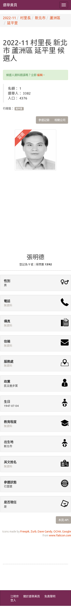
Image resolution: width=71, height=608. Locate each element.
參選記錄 (44, 120)
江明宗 (14, 596)
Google (66, 531)
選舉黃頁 (10, 5)
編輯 (40, 75)
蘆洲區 (55, 18)
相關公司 (59, 120)
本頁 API (63, 520)
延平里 (12, 23)
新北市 (40, 18)
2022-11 (9, 18)
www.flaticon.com (60, 535)
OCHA (57, 531)
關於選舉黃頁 (31, 596)
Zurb (33, 531)
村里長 (25, 18)
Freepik (24, 531)
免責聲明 (49, 596)
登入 (13, 600)
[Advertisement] (35, 214)
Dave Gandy (45, 531)
